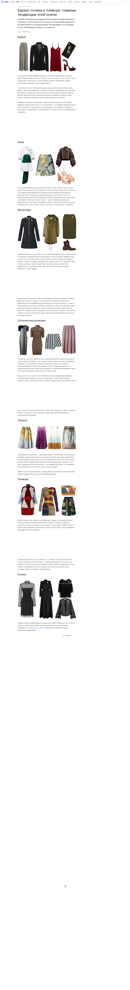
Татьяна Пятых (26, 31)
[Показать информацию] (25, 45)
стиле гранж (39, 628)
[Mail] (2, 2)
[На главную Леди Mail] (6, 2)
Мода (28, 6)
